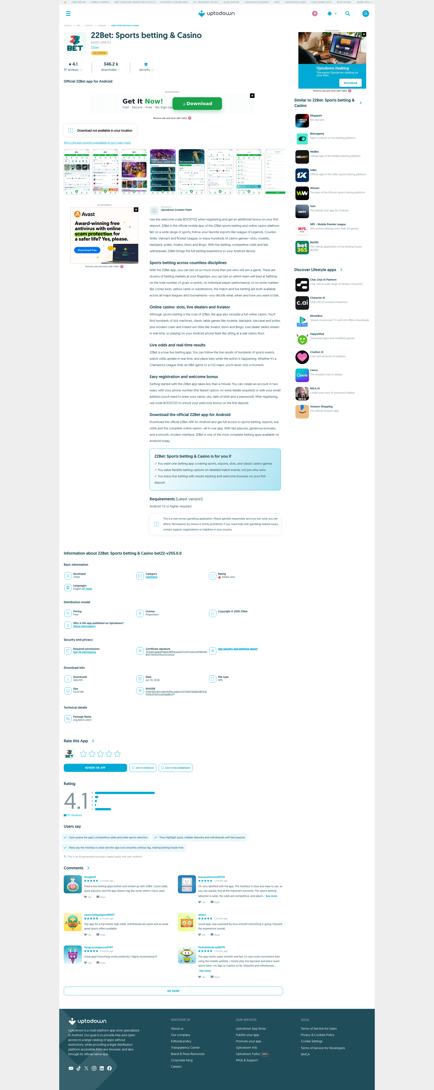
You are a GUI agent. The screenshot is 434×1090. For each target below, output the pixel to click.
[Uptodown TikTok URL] (78, 1069)
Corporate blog (182, 1060)
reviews (71, 69)
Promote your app (248, 1041)
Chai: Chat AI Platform (323, 279)
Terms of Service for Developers (323, 1048)
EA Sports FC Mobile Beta (174, 2)
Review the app (95, 768)
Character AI (317, 298)
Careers (176, 1066)
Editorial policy (181, 1041)
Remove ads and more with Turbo (170, 118)
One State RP (78, 2)
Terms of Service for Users (319, 1028)
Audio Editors (231, 2)
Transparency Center (185, 1047)
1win (313, 206)
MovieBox (316, 316)
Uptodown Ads (246, 1047)
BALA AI (315, 388)
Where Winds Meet (367, 2)
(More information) (84, 626)
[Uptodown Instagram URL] (94, 1069)
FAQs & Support (247, 1060)
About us (177, 1028)
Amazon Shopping (321, 406)
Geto (277, 2)
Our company (180, 1035)
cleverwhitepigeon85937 (99, 915)
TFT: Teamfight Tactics (205, 2)
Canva (314, 370)
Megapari (316, 115)
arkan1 (202, 915)
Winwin (314, 188)
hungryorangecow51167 (98, 947)
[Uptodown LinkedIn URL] (101, 1069)
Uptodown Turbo (251, 1054)
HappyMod (317, 334)
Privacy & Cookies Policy (317, 1035)
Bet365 (314, 242)
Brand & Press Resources (188, 1054)
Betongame (317, 133)
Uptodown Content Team (176, 209)
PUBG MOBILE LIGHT (321, 2)
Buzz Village (344, 2)
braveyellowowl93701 (211, 877)
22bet (95, 47)
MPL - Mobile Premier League (328, 224)
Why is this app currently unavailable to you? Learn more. (97, 142)
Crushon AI (316, 352)
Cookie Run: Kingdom (257, 2)
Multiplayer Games (295, 2)
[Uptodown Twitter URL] (86, 1069)
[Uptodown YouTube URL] (71, 1069)
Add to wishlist (145, 767)
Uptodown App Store (251, 1028)
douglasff (90, 877)
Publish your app (247, 1035)
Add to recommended (177, 767)
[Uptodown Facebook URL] (109, 1069)
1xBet (313, 170)
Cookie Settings (312, 1041)
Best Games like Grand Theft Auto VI (135, 2)
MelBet (314, 152)
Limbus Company (100, 2)
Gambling (151, 577)
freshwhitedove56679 (211, 947)
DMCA (305, 1054)
